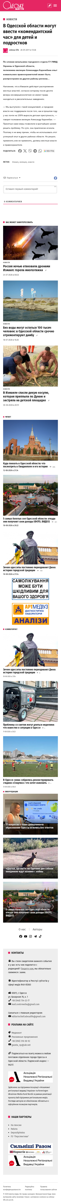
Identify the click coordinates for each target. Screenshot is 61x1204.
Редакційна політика (29, 1188)
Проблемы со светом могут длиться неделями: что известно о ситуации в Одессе (28, 726)
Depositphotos (18, 1132)
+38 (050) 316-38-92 (21, 1041)
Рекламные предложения (25, 1036)
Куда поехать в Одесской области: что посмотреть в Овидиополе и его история (25, 465)
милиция (23, 162)
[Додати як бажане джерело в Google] (49, 151)
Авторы (37, 929)
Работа (14, 1129)
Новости (11, 19)
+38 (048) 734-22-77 (20, 1000)
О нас (22, 929)
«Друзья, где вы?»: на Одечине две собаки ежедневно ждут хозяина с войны (29, 870)
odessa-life (14, 50)
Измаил (15, 162)
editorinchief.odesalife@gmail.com (28, 1016)
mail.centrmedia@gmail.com (25, 1004)
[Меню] (55, 5)
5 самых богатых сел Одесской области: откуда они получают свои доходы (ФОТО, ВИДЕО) (29, 520)
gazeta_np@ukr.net (21, 1045)
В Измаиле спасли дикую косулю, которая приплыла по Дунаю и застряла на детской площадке (26, 396)
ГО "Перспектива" (20, 1136)
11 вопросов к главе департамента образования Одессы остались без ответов (29, 826)
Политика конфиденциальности (12, 1188)
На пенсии (16, 1125)
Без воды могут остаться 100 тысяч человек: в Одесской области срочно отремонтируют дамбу (28, 331)
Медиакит (17, 1032)
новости (31, 162)
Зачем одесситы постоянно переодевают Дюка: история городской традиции (29, 569)
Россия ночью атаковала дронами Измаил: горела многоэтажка (26, 268)
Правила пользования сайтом (48, 1188)
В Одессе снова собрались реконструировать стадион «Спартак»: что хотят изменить (28, 781)
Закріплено (50, 6)
